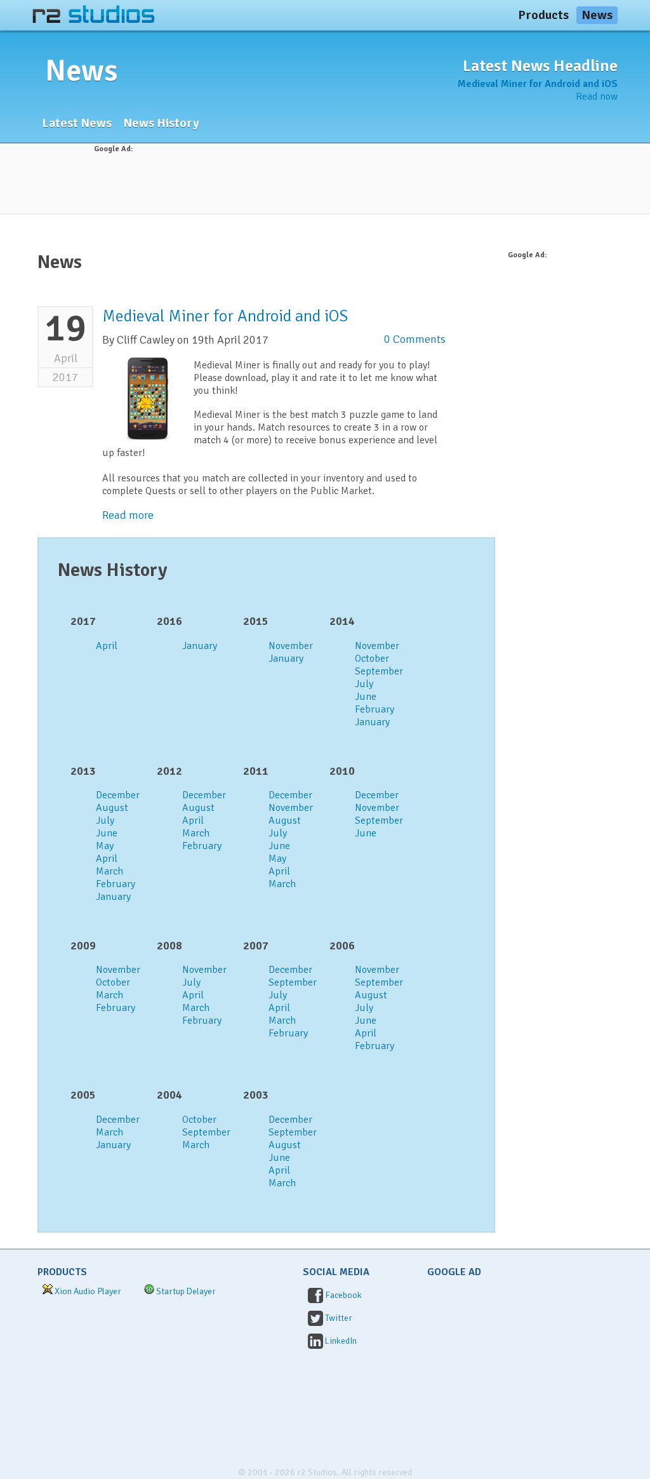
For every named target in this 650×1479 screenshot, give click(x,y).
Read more (128, 515)
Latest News (77, 123)
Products (543, 15)
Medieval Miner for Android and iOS (538, 83)
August (112, 807)
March (109, 871)
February (374, 709)
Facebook (343, 1295)
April (106, 645)
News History (161, 123)
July (364, 684)
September (379, 671)
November (291, 645)
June (365, 696)
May (105, 846)
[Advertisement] (325, 183)
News (597, 15)
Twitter (338, 1318)
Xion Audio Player (88, 1291)
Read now (597, 96)
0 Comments (415, 339)
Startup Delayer (186, 1291)
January (199, 645)
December (118, 795)
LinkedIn (341, 1340)
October (372, 658)
